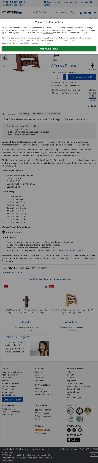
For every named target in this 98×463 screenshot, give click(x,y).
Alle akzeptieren (49, 49)
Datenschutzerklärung (10, 43)
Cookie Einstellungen (26, 38)
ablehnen (5, 40)
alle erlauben (48, 33)
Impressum (47, 43)
